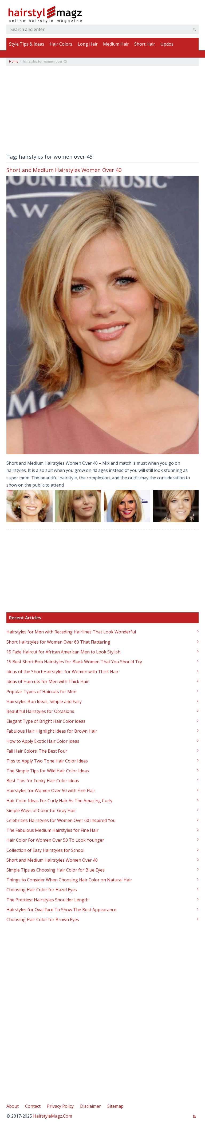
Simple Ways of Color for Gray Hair (41, 810)
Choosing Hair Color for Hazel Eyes (41, 890)
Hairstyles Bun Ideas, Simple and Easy (44, 701)
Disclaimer (90, 1106)
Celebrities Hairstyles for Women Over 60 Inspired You (61, 820)
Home (13, 61)
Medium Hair (116, 44)
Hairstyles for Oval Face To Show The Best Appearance (61, 910)
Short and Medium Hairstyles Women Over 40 (63, 170)
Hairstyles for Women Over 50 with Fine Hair (50, 790)
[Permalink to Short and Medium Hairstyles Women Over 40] (102, 315)
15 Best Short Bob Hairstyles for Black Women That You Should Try (74, 662)
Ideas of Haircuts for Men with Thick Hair (47, 681)
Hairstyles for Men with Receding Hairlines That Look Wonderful (71, 632)
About (12, 1106)
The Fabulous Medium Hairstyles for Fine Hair (52, 830)
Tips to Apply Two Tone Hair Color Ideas (47, 761)
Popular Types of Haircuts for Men (41, 692)
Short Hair (144, 44)
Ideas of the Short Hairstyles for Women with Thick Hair (62, 672)
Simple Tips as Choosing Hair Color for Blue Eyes (55, 870)
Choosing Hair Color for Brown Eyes (42, 919)
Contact (33, 1106)
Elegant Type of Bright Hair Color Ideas (45, 721)
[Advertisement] (102, 111)
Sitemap (115, 1106)
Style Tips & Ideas (26, 44)
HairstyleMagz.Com (52, 1116)
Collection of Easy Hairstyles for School (45, 850)
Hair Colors (61, 44)
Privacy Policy (60, 1106)
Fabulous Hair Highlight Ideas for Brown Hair (51, 731)
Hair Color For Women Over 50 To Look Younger (55, 840)
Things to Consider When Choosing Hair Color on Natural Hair (69, 880)
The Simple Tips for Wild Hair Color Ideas (47, 771)
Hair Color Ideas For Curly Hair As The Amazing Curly (59, 801)
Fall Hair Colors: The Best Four (36, 751)
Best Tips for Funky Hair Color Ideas (42, 781)
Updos (167, 44)
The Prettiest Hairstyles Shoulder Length (47, 900)
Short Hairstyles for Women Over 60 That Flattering (58, 642)
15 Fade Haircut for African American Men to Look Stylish (63, 652)
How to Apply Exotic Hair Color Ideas (42, 741)
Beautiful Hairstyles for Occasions (40, 711)
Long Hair (88, 44)
